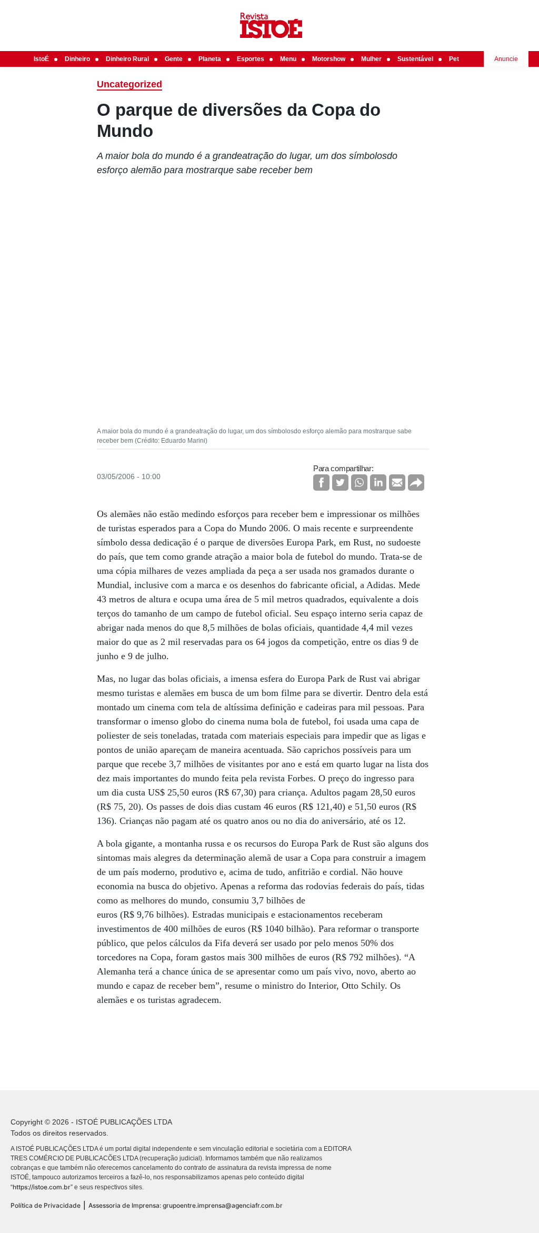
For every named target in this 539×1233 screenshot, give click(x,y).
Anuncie (506, 59)
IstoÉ (41, 59)
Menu (288, 59)
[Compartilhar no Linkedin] (378, 482)
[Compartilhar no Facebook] (321, 482)
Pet (454, 59)
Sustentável (415, 59)
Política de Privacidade (46, 1205)
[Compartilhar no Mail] (397, 482)
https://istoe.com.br (42, 1187)
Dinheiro (77, 59)
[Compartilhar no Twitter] (340, 482)
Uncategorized (129, 84)
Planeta (209, 59)
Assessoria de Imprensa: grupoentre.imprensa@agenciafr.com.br (185, 1205)
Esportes (250, 59)
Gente (174, 59)
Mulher (371, 59)
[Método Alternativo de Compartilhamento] (416, 482)
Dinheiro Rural (127, 59)
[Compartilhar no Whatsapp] (359, 482)
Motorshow (328, 59)
